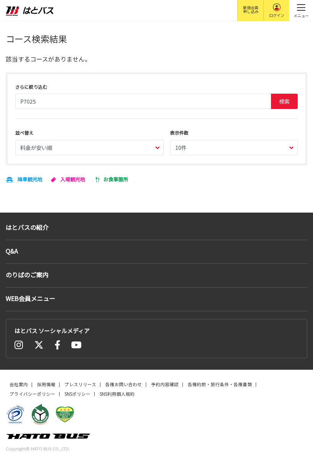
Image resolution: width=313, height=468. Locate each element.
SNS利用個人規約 (117, 394)
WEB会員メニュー (30, 298)
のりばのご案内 (27, 274)
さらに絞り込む (31, 86)
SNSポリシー (77, 394)
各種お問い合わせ (123, 384)
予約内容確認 (165, 384)
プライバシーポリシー (32, 394)
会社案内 (19, 384)
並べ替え (24, 132)
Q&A (12, 250)
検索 (284, 101)
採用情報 (46, 384)
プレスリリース (80, 384)
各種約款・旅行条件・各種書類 (220, 384)
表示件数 (179, 132)
